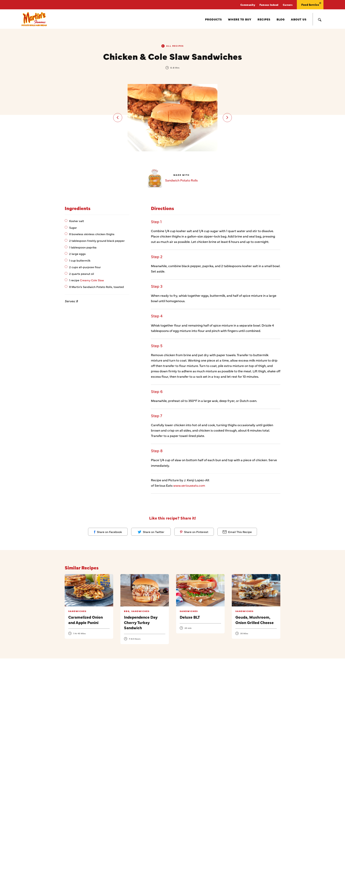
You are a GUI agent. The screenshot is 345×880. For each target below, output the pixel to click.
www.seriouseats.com (189, 485)
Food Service (310, 4)
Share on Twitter (153, 532)
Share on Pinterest (195, 532)
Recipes (263, 19)
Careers (288, 4)
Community (247, 4)
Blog (281, 19)
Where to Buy (239, 19)
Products (213, 19)
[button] (117, 117)
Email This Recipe (239, 532)
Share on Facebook (109, 532)
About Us (299, 19)
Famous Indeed (269, 4)
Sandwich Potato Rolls (181, 180)
